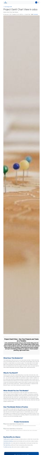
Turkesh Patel (27, 14)
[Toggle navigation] (38, 2)
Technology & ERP (8, 6)
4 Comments (35, 14)
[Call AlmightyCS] (36, 2)
